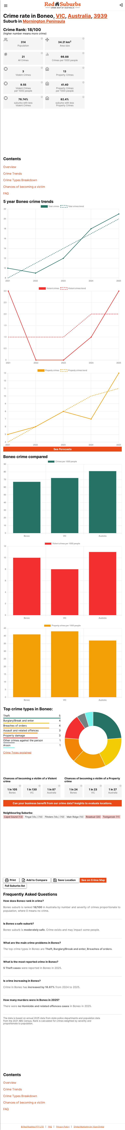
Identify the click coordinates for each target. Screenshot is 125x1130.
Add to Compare (36, 880)
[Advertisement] (62, 134)
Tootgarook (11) (111, 816)
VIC (60, 16)
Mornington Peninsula (44, 21)
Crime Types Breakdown (20, 180)
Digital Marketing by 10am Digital (89, 1126)
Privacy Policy (62, 1126)
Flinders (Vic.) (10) (54, 816)
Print (13, 880)
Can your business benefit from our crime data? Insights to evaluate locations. (62, 803)
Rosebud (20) (93, 816)
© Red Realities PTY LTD (32, 1126)
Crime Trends (12, 173)
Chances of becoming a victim (24, 186)
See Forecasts (63, 449)
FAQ (6, 193)
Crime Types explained (17, 752)
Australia (79, 16)
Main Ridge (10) (75, 816)
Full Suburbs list (15, 885)
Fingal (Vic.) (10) (33, 816)
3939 (100, 16)
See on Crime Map (93, 880)
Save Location (67, 880)
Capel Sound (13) (13, 816)
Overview (9, 167)
